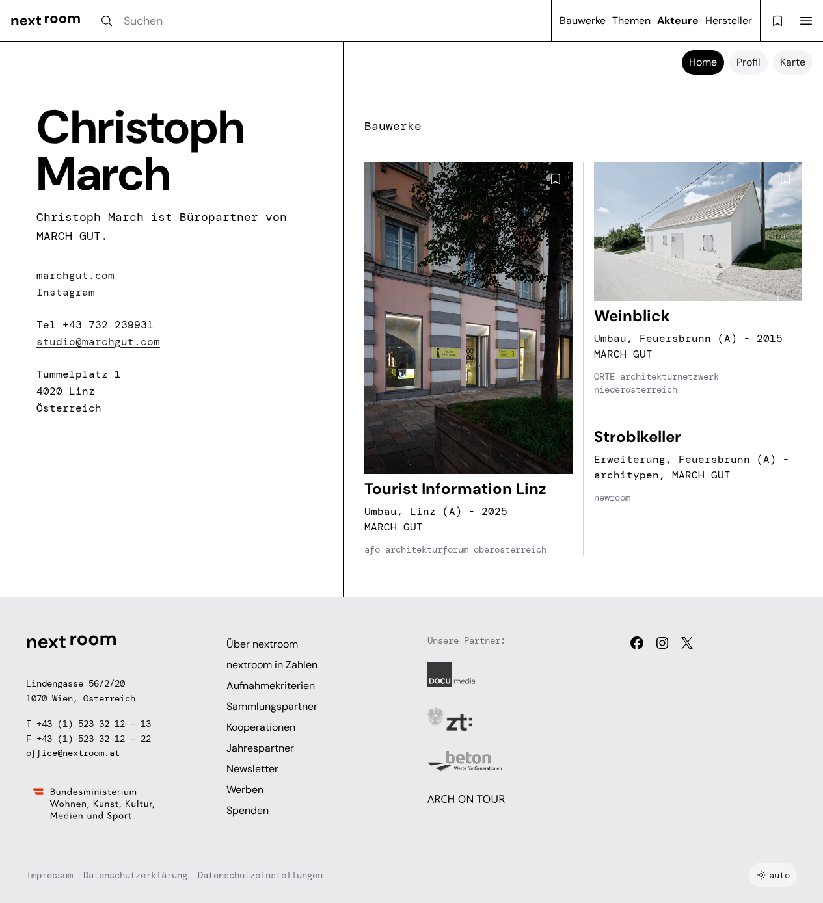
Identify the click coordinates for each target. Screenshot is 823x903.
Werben (244, 789)
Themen (631, 20)
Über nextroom (262, 644)
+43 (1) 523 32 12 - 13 (93, 723)
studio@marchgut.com (98, 341)
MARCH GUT (68, 236)
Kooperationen (260, 727)
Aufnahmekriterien (270, 685)
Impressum (49, 875)
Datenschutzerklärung (135, 875)
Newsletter (252, 769)
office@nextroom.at (73, 753)
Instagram (65, 292)
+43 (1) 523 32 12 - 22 (93, 738)
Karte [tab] (792, 62)
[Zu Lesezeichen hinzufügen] (556, 179)
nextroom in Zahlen (271, 665)
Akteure (678, 20)
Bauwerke (583, 20)
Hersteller (728, 20)
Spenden (247, 810)
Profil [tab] (748, 62)
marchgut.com (75, 275)
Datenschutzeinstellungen (260, 875)
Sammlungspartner (271, 706)
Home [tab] (703, 62)
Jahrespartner (260, 748)
